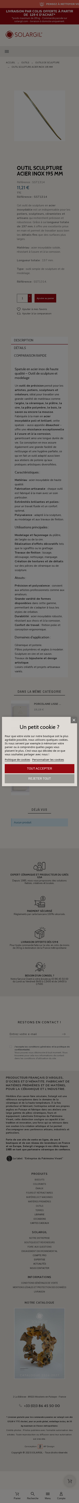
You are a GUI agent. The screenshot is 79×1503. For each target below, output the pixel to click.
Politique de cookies (17, 759)
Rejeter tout (39, 778)
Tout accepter (39, 768)
